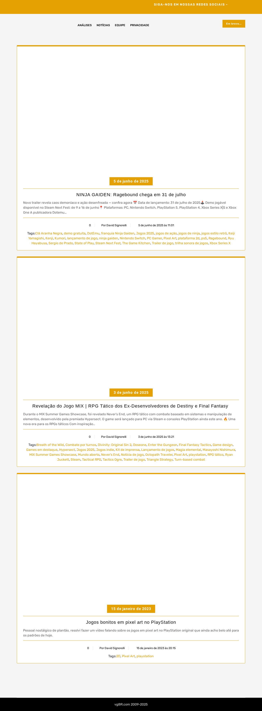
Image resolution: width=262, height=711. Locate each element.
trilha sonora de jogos (191, 243)
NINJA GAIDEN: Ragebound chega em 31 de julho (131, 194)
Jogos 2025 (145, 233)
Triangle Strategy (160, 459)
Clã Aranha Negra (48, 233)
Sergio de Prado (61, 243)
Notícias (103, 25)
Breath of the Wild (50, 445)
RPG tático (216, 455)
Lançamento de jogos (157, 450)
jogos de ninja (189, 233)
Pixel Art (170, 238)
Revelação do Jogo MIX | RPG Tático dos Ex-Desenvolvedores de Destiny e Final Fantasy (131, 406)
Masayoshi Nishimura (219, 450)
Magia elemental (188, 450)
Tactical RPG (91, 459)
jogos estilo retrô (214, 233)
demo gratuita (75, 233)
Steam (75, 459)
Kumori (60, 238)
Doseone (139, 445)
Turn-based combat (189, 459)
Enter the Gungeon (162, 445)
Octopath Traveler (159, 455)
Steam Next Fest (108, 243)
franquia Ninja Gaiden (117, 233)
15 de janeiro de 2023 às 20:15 (156, 648)
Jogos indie (105, 450)
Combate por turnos (81, 445)
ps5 (204, 238)
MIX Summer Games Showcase (52, 455)
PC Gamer (154, 238)
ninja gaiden (108, 238)
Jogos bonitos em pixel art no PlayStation (131, 622)
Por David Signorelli (113, 225)
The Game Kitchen (136, 243)
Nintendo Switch (132, 238)
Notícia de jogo (132, 455)
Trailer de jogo (162, 243)
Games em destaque (42, 450)
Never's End (110, 455)
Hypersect (67, 450)
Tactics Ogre (112, 459)
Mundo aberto (88, 455)
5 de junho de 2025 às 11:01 (156, 225)
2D (118, 656)
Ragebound (217, 238)
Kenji (49, 238)
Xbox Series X (220, 243)
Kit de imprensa (128, 450)
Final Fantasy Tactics (195, 445)
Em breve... (234, 23)
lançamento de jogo (82, 238)
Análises (85, 25)
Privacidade (139, 25)
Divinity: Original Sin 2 (114, 445)
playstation (197, 455)
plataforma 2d (189, 238)
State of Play (84, 243)
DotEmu (93, 233)
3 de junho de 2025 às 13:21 (156, 437)
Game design (223, 445)
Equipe (120, 25)
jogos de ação (166, 233)
